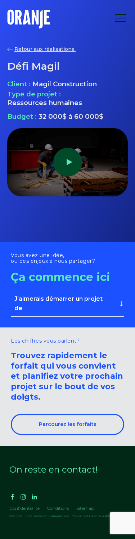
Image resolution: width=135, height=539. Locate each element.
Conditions (58, 508)
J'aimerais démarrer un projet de (58, 303)
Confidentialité (24, 508)
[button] (120, 19)
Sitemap (85, 508)
